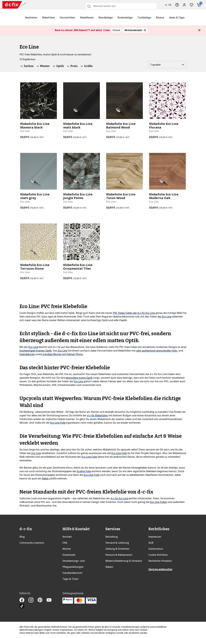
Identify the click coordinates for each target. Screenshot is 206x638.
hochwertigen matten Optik (35, 350)
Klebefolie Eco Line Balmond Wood (120, 125)
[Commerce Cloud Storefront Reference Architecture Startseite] (8, 5)
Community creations (31, 542)
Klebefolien (48, 17)
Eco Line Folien (158, 502)
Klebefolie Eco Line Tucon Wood (120, 196)
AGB (150, 542)
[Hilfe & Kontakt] (177, 5)
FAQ (64, 542)
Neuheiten (31, 17)
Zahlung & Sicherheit (117, 548)
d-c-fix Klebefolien (97, 415)
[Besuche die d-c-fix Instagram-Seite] (33, 600)
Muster (66, 548)
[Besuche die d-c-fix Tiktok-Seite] (21, 606)
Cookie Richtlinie (158, 554)
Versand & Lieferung (117, 542)
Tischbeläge (144, 17)
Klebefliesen (87, 17)
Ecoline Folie (84, 471)
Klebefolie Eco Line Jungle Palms (77, 196)
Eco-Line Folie (91, 475)
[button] (199, 30)
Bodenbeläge (125, 17)
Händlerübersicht (72, 573)
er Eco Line (165, 316)
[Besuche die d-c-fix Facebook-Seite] (24, 600)
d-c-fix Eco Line (119, 498)
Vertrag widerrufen (160, 569)
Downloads (68, 554)
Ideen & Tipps (177, 17)
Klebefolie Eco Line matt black (77, 125)
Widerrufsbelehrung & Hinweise (123, 560)
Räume (160, 17)
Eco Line (62, 350)
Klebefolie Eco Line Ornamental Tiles (77, 266)
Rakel (45, 478)
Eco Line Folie (58, 422)
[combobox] (121, 6)
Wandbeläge (105, 17)
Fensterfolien (67, 17)
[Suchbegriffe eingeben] (89, 6)
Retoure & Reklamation (118, 554)
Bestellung (111, 536)
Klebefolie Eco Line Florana (163, 125)
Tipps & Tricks (70, 579)
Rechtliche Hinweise (160, 560)
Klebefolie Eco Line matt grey (34, 196)
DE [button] (169, 4)
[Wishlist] (191, 5)
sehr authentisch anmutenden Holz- (157, 350)
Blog (22, 536)
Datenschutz (155, 548)
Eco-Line (33, 347)
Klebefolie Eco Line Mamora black (34, 125)
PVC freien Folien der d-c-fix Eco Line (134, 313)
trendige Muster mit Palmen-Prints (62, 354)
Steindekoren (27, 354)
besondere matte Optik (79, 377)
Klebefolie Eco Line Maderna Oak (163, 196)
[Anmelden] (184, 5)
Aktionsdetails (133, 30)
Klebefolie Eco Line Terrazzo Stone (34, 266)
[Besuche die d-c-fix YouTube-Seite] (51, 600)
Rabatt (109, 566)
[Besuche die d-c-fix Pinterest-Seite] (42, 600)
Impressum (154, 536)
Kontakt (67, 536)
